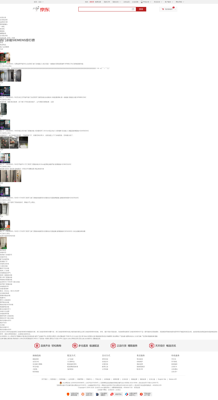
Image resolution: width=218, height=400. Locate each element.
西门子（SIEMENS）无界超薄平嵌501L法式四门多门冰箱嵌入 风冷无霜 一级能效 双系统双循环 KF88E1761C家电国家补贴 (41, 64)
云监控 (64, 338)
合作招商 (71, 379)
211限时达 (71, 361)
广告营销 (145, 336)
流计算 (81, 336)
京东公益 (152, 379)
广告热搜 (122, 336)
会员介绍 (36, 361)
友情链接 (107, 379)
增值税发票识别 (100, 336)
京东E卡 (174, 367)
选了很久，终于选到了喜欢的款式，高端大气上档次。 (18, 202)
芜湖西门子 (4, 261)
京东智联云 (4, 336)
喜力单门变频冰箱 (6, 277)
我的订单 (107, 2)
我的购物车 (169, 9)
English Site (162, 379)
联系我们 (53, 379)
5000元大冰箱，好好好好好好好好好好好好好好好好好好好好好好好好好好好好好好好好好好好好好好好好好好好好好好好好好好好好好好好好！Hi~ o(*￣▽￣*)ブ (54, 68)
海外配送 (70, 369)
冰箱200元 (3, 257)
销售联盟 (116, 379)
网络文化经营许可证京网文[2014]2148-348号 (117, 385)
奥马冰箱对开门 (5, 309)
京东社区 (125, 379)
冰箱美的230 (4, 286)
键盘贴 (2, 31)
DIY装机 (174, 361)
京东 (50, 10)
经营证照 (137, 387)
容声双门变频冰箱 (6, 284)
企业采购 (135, 2)
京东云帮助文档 (72, 338)
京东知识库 (4, 20)
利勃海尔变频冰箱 (6, 280)
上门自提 (70, 359)
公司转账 (105, 369)
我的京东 (116, 2)
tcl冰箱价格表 (4, 293)
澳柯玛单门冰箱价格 (7, 316)
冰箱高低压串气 (5, 273)
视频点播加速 (7, 338)
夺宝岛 (173, 359)
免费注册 (98, 2)
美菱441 (3, 298)
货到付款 (105, 359)
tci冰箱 (2, 325)
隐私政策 (143, 379)
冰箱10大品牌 (4, 311)
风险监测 (134, 379)
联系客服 (36, 372)
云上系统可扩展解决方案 (16, 336)
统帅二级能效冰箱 (6, 275)
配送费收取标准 (72, 367)
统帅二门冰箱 (4, 270)
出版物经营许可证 (94, 385)
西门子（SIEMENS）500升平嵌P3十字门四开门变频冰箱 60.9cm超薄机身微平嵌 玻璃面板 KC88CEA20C (35, 164)
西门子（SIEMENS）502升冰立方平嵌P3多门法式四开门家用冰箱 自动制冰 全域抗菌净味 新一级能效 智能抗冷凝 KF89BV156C (43, 97)
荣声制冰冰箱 (4, 302)
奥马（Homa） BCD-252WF (9, 291)
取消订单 (140, 369)
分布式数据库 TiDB (62, 336)
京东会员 (127, 2)
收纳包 (2, 29)
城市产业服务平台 (40, 336)
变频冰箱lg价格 (5, 295)
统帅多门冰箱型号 (6, 255)
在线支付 (105, 361)
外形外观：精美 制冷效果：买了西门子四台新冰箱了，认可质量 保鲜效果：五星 (27, 102)
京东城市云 (88, 338)
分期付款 (105, 364)
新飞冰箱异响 (4, 259)
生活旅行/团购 (37, 364)
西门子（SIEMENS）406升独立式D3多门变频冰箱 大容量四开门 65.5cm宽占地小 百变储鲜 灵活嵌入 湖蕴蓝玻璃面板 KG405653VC (44, 131)
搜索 (141, 9)
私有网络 (116, 336)
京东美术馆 (4, 36)
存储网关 (109, 336)
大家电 (35, 369)
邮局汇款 (105, 367)
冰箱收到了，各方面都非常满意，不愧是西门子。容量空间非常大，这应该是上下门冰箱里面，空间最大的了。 (37, 135)
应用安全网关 (51, 336)
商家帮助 (80, 379)
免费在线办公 (130, 336)
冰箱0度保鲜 (4, 289)
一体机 (2, 26)
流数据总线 (96, 338)
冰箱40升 (3, 252)
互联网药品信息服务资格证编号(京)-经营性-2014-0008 (118, 383)
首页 (9, 38)
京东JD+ (174, 372)
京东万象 (138, 336)
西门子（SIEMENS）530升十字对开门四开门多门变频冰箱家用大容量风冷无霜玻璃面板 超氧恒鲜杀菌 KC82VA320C (39, 198)
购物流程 (36, 359)
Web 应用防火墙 (89, 336)
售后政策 (140, 359)
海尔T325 (3, 323)
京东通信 (174, 369)
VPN (60, 338)
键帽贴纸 (3, 33)
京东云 (118, 390)
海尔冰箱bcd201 (5, 320)
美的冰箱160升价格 (6, 304)
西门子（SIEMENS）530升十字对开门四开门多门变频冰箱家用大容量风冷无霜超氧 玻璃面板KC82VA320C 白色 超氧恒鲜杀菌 (42, 231)
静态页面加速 (29, 336)
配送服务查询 (71, 364)
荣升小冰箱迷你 (5, 300)
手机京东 (146, 2)
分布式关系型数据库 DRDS (28, 338)
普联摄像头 (4, 24)
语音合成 (81, 338)
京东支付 (111, 390)
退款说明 (140, 364)
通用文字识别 (54, 338)
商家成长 (16, 338)
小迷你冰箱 (4, 266)
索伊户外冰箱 (4, 268)
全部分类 (3, 17)
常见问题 (36, 367)
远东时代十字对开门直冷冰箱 (10, 282)
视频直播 (151, 336)
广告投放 (41, 338)
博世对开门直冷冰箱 (7, 318)
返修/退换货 (141, 367)
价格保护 (140, 361)
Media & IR (173, 379)
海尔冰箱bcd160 (5, 329)
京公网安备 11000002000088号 (73, 383)
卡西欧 (47, 338)
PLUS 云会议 (74, 336)
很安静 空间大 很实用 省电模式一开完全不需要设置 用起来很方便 (22, 169)
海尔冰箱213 (4, 327)
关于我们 (45, 379)
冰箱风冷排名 (4, 264)
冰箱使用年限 (4, 314)
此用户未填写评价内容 (7, 236)
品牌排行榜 (4, 22)
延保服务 (174, 364)
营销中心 (89, 379)
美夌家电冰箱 (4, 307)
